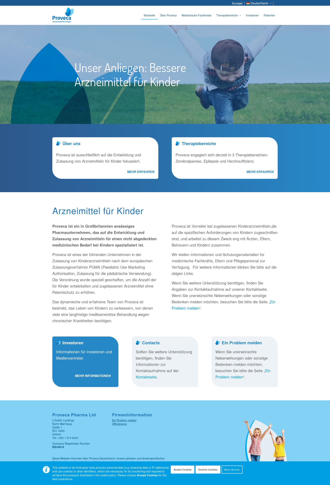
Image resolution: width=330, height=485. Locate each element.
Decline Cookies (207, 469)
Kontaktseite (146, 377)
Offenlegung (119, 424)
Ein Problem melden (124, 420)
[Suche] (276, 4)
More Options (232, 469)
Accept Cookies (183, 469)
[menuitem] (237, 3)
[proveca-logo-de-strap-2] (73, 15)
